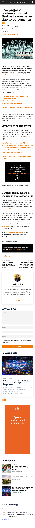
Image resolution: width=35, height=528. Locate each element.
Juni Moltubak (16, 479)
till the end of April (7, 209)
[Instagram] (16, 300)
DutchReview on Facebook (14, 232)
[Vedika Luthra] (3, 25)
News (3, 23)
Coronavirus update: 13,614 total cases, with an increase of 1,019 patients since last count (26, 265)
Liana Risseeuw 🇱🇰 (17, 471)
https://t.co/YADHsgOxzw (11, 101)
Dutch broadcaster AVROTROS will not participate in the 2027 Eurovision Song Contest (17, 383)
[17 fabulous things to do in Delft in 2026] (6, 479)
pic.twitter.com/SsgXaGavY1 (12, 103)
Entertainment (7, 378)
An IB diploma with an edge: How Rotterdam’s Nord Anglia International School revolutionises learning (22, 467)
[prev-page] (3, 400)
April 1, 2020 (6, 110)
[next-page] (5, 400)
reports (4, 75)
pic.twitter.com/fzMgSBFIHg (12, 152)
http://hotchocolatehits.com (17, 286)
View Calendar (5, 519)
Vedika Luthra (7, 25)
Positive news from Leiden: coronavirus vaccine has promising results (8, 265)
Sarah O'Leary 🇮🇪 (7, 394)
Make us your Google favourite (11, 34)
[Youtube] (19, 300)
